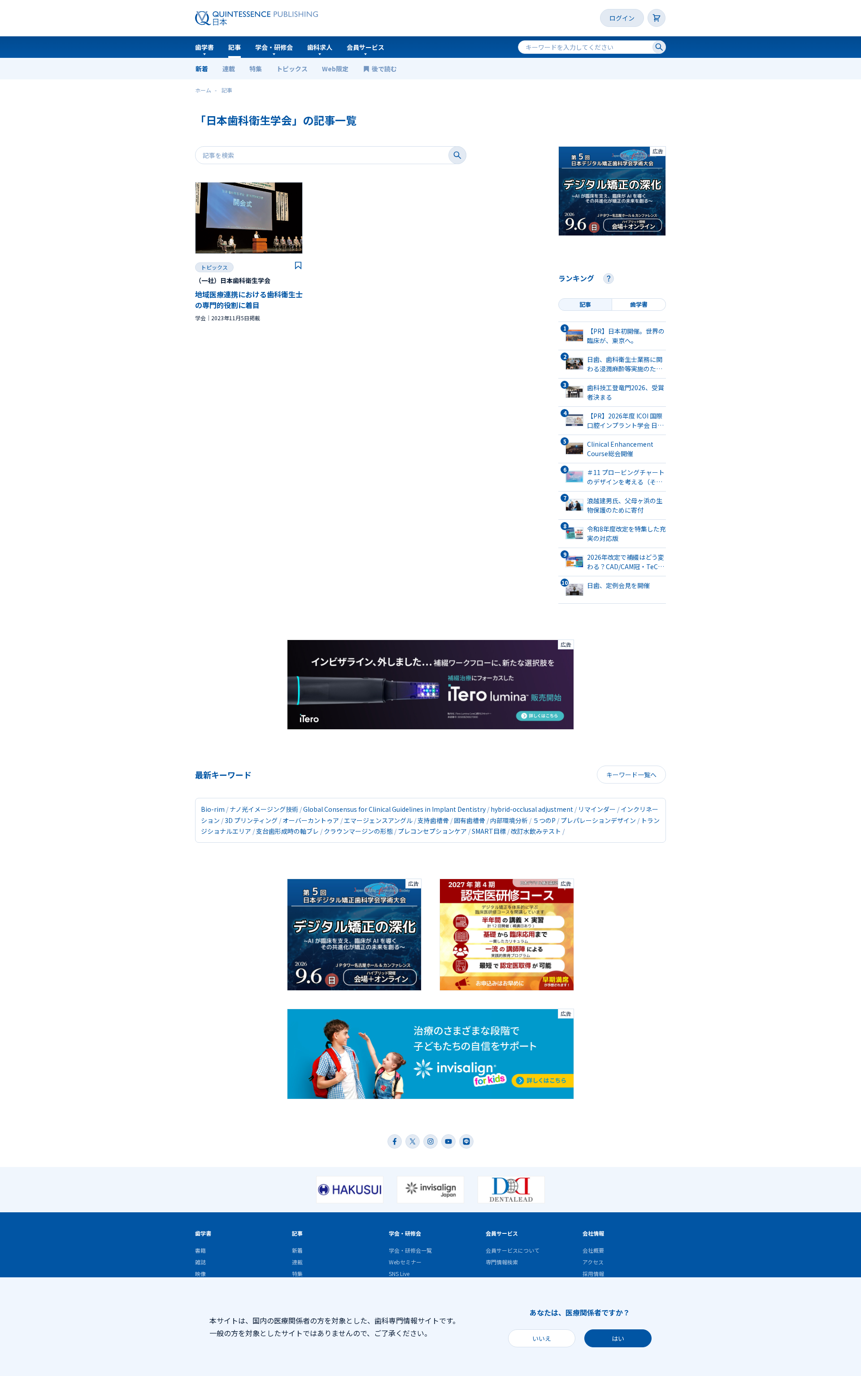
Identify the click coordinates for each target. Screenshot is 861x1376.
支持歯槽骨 (433, 820)
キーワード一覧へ (631, 774)
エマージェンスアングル (378, 820)
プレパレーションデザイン (598, 820)
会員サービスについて (512, 1250)
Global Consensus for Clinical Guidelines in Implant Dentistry (394, 809)
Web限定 (335, 68)
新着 (202, 68)
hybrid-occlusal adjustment (532, 809)
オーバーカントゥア (311, 820)
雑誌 (200, 1262)
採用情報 (593, 1273)
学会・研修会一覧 (410, 1250)
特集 (255, 68)
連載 (228, 68)
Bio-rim (213, 809)
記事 (234, 47)
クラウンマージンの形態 (358, 831)
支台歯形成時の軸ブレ (287, 831)
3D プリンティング (251, 820)
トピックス (292, 68)
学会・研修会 (274, 47)
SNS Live (399, 1273)
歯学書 (204, 47)
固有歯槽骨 (469, 820)
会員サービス (365, 47)
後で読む (385, 68)
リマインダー (597, 809)
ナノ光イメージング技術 (264, 809)
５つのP (544, 820)
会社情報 (593, 1233)
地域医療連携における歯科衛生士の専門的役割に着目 (249, 299)
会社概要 (593, 1250)
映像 (200, 1273)
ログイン (622, 17)
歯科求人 (319, 47)
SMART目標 (489, 831)
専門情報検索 (502, 1262)
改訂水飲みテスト (536, 831)
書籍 (200, 1250)
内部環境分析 (509, 820)
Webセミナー (405, 1262)
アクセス (593, 1262)
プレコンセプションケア (432, 831)
